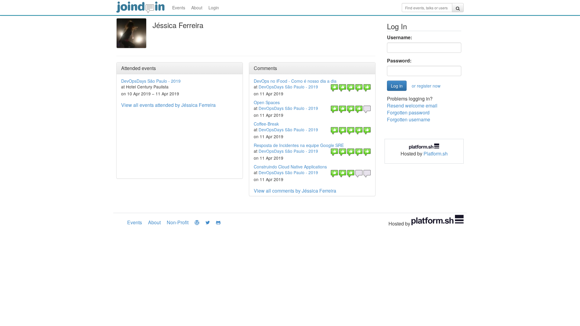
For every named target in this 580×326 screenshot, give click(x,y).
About (196, 8)
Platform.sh (436, 153)
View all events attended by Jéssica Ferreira (168, 104)
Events (178, 8)
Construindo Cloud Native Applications (290, 167)
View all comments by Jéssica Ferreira (295, 190)
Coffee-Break (266, 124)
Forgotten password (408, 112)
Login (213, 8)
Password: (399, 60)
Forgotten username (408, 119)
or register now (426, 86)
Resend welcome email (412, 105)
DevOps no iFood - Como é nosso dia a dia (295, 81)
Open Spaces (267, 102)
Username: (399, 37)
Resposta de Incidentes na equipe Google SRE (299, 145)
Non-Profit (177, 222)
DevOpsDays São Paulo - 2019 (151, 81)
